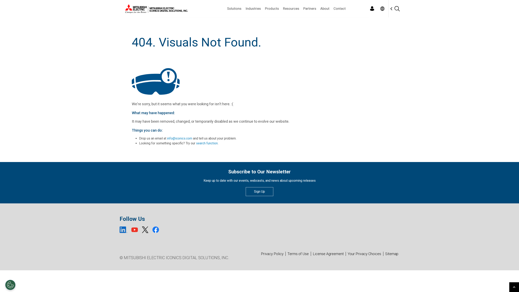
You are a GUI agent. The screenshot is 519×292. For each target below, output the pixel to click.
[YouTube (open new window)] (134, 230)
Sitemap (391, 254)
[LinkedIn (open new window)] (123, 230)
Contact (339, 8)
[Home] (156, 8)
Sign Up (259, 191)
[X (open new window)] (145, 230)
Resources (291, 8)
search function (207, 143)
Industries (253, 8)
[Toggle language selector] (382, 8)
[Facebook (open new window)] (155, 230)
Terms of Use (298, 254)
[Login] (372, 8)
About (324, 8)
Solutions (234, 8)
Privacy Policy (272, 254)
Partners (309, 8)
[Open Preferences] (10, 285)
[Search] (396, 8)
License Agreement (328, 254)
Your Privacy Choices (364, 254)
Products (272, 8)
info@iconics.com (179, 138)
